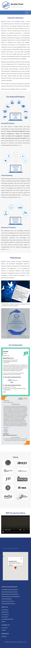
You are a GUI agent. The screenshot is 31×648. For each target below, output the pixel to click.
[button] (15, 568)
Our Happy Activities (7, 619)
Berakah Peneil (17, 4)
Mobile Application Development (11, 596)
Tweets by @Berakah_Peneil (10, 548)
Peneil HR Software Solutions (10, 592)
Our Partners (5, 614)
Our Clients (5, 617)
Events (3, 621)
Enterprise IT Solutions (8, 601)
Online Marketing (6, 599)
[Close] (21, 559)
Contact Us (5, 627)
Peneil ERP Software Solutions (10, 589)
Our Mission (5, 610)
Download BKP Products (8, 603)
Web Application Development (10, 594)
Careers (4, 630)
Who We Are (5, 612)
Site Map (4, 636)
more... (20, 145)
